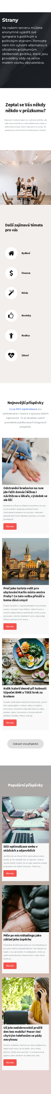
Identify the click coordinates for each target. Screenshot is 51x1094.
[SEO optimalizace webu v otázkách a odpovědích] (25, 819)
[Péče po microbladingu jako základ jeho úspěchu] (25, 908)
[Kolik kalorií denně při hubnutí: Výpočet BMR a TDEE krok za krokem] (25, 661)
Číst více (10, 526)
